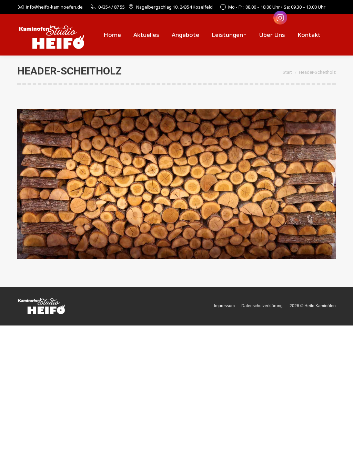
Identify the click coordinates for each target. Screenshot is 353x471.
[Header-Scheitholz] (176, 184)
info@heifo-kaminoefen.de (54, 7)
